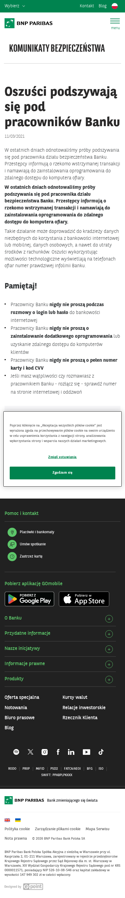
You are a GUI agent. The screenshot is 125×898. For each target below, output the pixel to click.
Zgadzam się (62, 473)
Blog (102, 6)
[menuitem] (15, 6)
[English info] (9, 820)
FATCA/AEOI (72, 769)
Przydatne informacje (27, 633)
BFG (90, 769)
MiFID (40, 769)
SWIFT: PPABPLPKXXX (56, 775)
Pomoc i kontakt (22, 513)
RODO (12, 769)
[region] (62, 449)
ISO (101, 769)
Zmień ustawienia (62, 457)
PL (114, 6)
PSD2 (54, 769)
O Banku (13, 618)
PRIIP (26, 769)
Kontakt (87, 6)
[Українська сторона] (20, 820)
